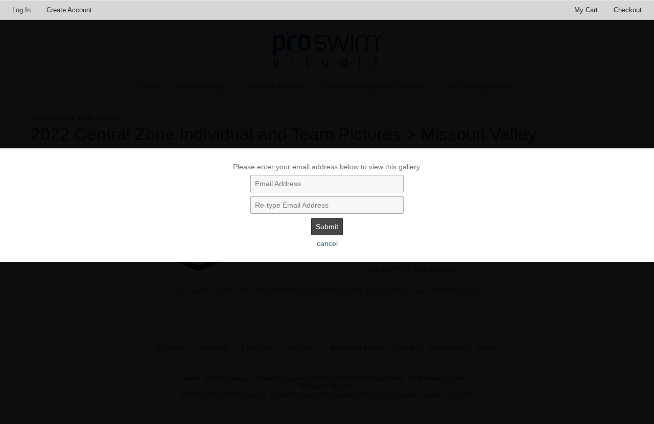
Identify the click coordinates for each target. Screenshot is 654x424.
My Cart (587, 10)
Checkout (628, 10)
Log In (21, 10)
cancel (327, 243)
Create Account (69, 10)
